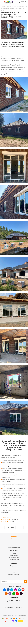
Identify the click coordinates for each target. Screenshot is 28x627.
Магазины (14, 545)
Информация (14, 551)
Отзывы (14, 570)
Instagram (15, 589)
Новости (14, 541)
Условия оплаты (14, 555)
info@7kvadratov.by (15, 604)
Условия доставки (14, 557)
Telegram (19, 589)
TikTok (21, 593)
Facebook (8, 589)
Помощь (14, 553)
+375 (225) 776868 (6, 519)
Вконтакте (4, 589)
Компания (14, 536)
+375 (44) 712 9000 (6, 521)
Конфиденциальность (14, 547)
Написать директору (14, 574)
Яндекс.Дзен (17, 593)
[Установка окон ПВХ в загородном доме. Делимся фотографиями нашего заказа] (14, 29)
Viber (9, 593)
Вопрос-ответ (14, 566)
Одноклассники (6, 593)
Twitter (11, 589)
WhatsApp (13, 593)
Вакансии (14, 543)
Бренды (14, 568)
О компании (14, 538)
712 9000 (3, 517)
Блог (14, 572)
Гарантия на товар (14, 559)
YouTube (23, 589)
